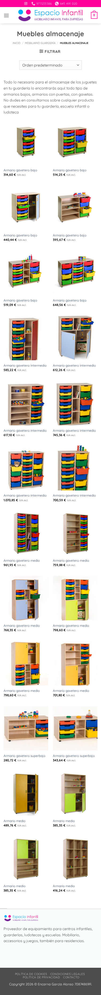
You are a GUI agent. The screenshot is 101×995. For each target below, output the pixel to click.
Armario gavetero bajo (20, 170)
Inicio (16, 43)
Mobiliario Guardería (40, 43)
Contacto (71, 977)
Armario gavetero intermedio (25, 365)
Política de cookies (31, 974)
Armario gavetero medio (22, 560)
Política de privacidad (41, 977)
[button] (6, 15)
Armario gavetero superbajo (24, 756)
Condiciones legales (67, 974)
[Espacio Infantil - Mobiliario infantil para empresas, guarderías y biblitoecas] (51, 15)
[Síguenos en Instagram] (25, 3)
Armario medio (14, 821)
